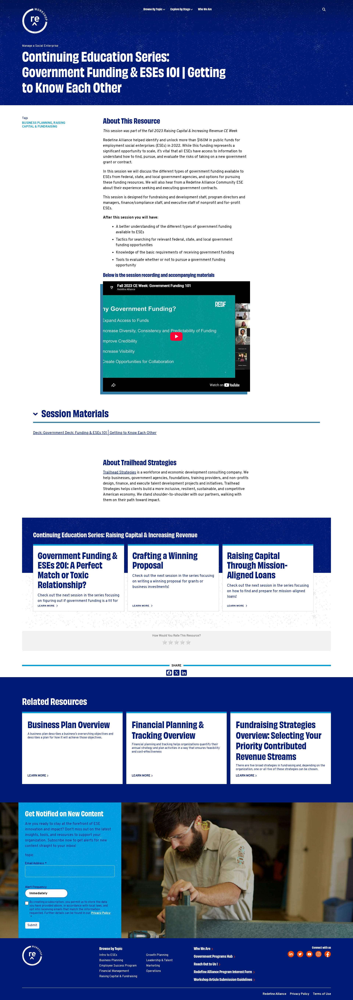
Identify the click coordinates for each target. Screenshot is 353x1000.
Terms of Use (322, 994)
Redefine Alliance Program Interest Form (223, 971)
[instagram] (318, 954)
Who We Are (205, 9)
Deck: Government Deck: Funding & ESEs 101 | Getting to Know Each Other (94, 433)
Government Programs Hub (213, 955)
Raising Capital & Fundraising (43, 125)
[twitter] (300, 954)
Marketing (153, 966)
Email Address (36, 863)
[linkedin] (291, 954)
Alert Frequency (36, 887)
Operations (153, 971)
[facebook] (328, 954)
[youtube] (309, 954)
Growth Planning (157, 955)
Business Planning (37, 123)
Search (306, 20)
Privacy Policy (100, 913)
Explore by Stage (180, 9)
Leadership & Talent (159, 960)
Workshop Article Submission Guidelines (223, 979)
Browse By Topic (152, 9)
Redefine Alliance (274, 994)
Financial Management (114, 971)
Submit (32, 925)
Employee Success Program (118, 966)
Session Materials (75, 412)
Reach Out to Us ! (206, 963)
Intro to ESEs (108, 955)
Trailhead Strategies (119, 472)
